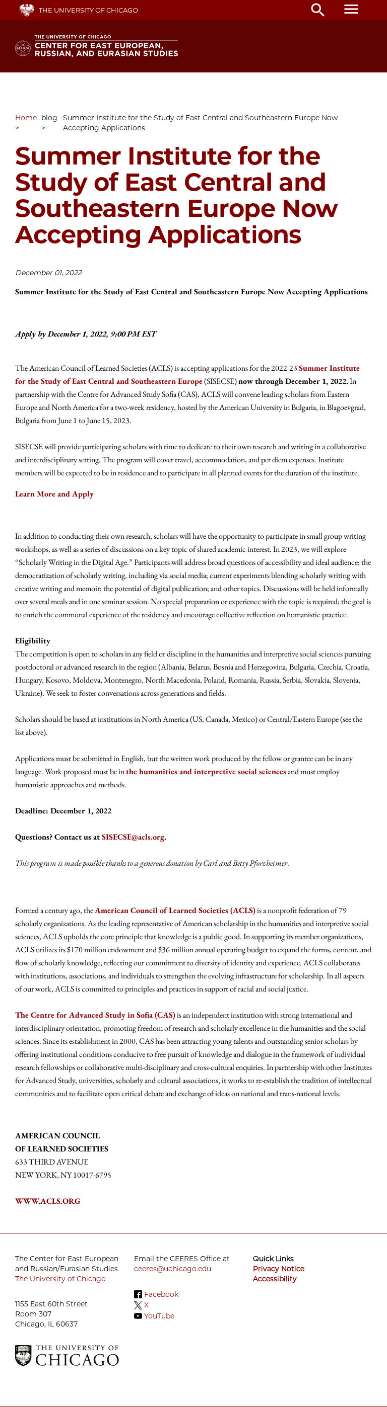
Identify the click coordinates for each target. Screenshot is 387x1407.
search (318, 10)
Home (26, 117)
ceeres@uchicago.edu (172, 1268)
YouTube (159, 1315)
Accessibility (275, 1278)
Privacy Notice (278, 1268)
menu (351, 9)
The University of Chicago (88, 10)
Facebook (161, 1294)
